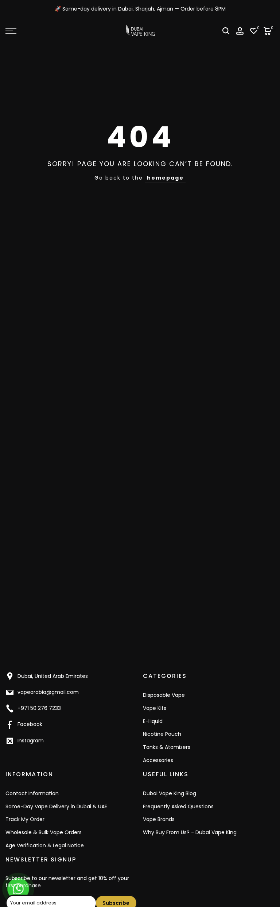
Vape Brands (159, 819)
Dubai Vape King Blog (169, 793)
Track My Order (24, 819)
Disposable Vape (164, 695)
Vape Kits (154, 708)
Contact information (32, 793)
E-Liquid (153, 721)
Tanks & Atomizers (166, 747)
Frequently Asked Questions (178, 806)
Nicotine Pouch (162, 734)
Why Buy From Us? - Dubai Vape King (190, 832)
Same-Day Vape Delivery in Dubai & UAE (56, 806)
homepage (165, 177)
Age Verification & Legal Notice (44, 845)
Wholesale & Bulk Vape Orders (43, 832)
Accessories (158, 760)
